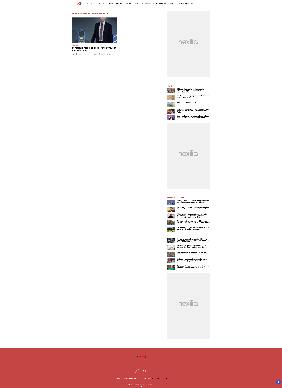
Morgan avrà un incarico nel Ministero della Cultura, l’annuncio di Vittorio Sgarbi (193, 221)
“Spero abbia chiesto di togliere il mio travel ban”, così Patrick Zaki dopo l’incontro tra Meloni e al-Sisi (192, 216)
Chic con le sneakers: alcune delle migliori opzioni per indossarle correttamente (190, 90)
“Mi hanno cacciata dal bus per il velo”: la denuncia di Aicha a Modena (193, 228)
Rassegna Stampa (181, 4)
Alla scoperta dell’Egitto (186, 102)
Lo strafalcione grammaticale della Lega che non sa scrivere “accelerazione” (193, 116)
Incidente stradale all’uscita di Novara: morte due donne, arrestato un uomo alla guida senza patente (193, 240)
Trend (170, 4)
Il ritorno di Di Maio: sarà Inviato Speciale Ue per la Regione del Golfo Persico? (193, 208)
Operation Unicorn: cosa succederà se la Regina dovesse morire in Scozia (193, 266)
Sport (148, 4)
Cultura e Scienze (124, 4)
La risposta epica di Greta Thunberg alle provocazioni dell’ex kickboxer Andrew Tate (193, 111)
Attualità (91, 4)
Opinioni (162, 4)
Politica (100, 4)
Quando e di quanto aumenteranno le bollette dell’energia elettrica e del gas (192, 246)
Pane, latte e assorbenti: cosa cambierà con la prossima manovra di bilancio (193, 201)
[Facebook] (135, 369)
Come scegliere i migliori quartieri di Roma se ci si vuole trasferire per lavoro (193, 253)
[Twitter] (142, 369)
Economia (110, 4)
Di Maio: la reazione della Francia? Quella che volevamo (94, 49)
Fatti (154, 4)
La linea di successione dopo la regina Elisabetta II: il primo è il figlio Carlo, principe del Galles (192, 260)
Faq (192, 4)
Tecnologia (138, 4)
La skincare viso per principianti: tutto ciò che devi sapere (193, 96)
